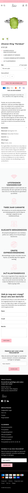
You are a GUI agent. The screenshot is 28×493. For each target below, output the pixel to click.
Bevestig (14, 257)
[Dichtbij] (24, 233)
